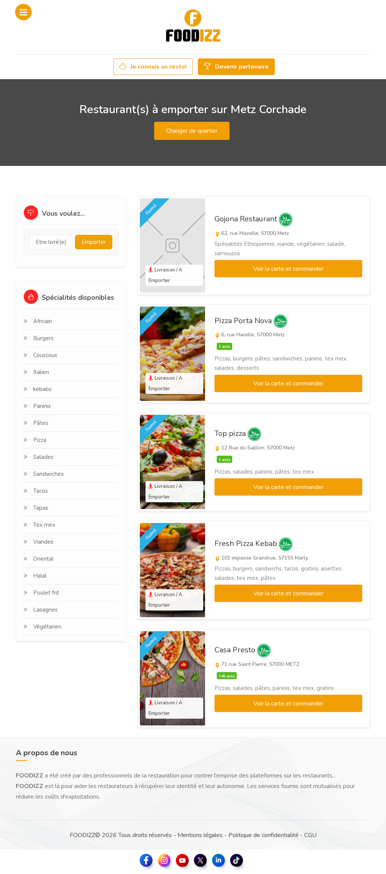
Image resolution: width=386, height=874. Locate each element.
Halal (40, 576)
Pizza (39, 440)
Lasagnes (45, 609)
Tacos (40, 491)
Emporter (93, 242)
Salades (43, 457)
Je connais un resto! (158, 67)
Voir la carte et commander (288, 269)
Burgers (43, 338)
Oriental (43, 559)
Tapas (40, 508)
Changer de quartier (192, 131)
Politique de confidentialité (263, 835)
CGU (310, 835)
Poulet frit (46, 592)
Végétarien (47, 626)
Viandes (43, 542)
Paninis (42, 406)
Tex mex (44, 525)
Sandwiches (48, 474)
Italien (41, 372)
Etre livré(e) (51, 242)
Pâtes (40, 423)
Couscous (45, 355)
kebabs (42, 389)
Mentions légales (200, 835)
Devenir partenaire (241, 67)
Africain (42, 321)
